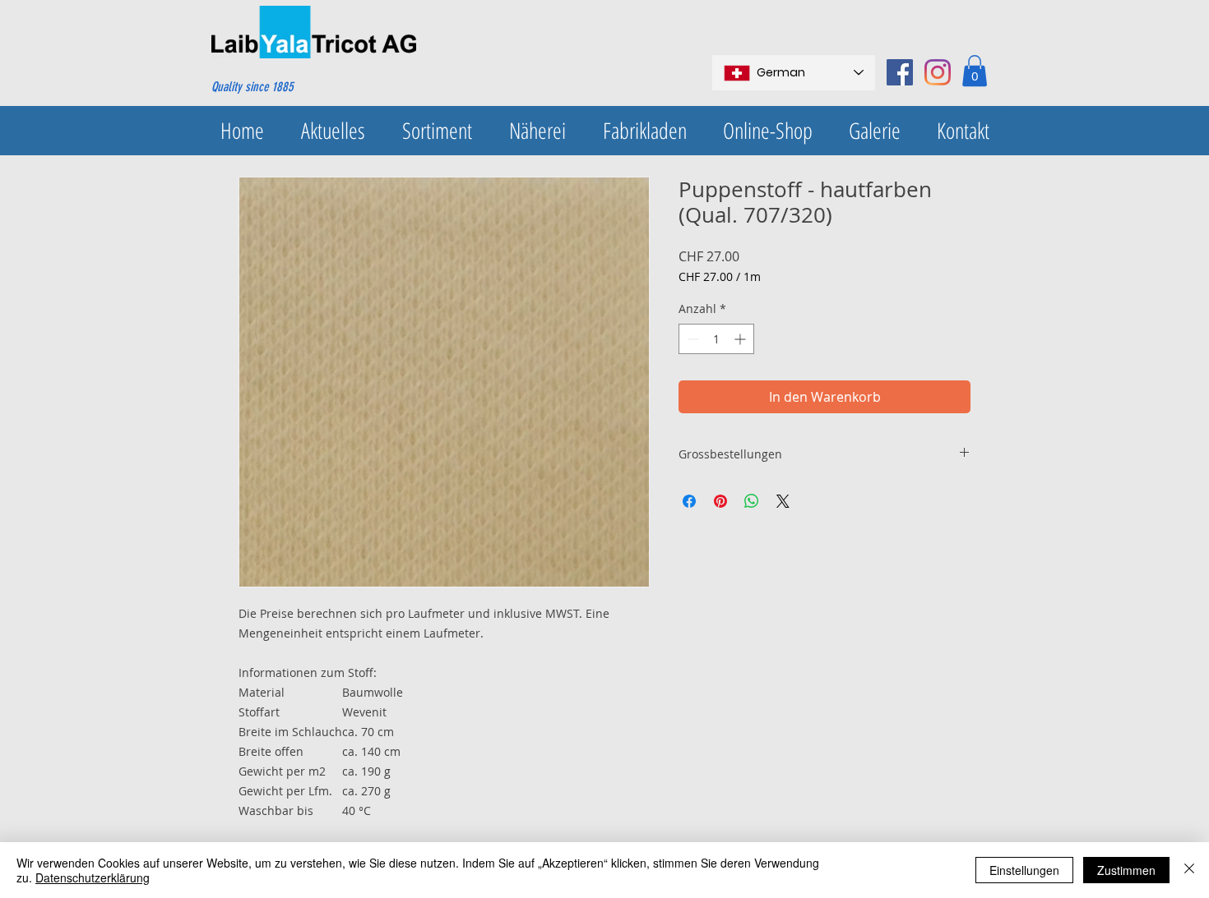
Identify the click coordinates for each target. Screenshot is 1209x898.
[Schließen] (1189, 870)
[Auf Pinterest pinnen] (720, 501)
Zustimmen (1126, 870)
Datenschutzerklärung (92, 877)
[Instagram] (937, 72)
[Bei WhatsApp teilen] (752, 501)
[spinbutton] (716, 339)
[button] (974, 70)
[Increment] (741, 339)
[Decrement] (691, 339)
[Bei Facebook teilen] (689, 501)
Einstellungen (1024, 870)
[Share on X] (783, 501)
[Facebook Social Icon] (900, 72)
